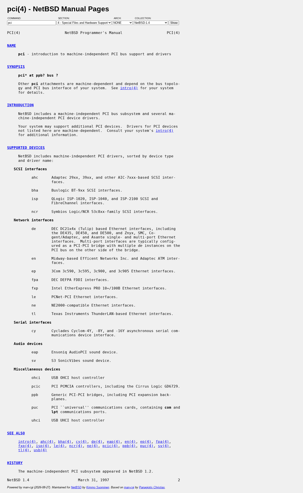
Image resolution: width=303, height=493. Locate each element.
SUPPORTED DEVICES (26, 148)
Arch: (119, 18)
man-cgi (129, 487)
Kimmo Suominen (97, 487)
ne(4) (92, 446)
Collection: (143, 18)
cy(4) (81, 442)
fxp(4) (24, 446)
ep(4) (145, 442)
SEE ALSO (16, 433)
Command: (16, 18)
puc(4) (146, 446)
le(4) (59, 446)
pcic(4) (110, 446)
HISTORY (15, 463)
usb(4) (40, 450)
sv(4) (163, 446)
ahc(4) (47, 442)
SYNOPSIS (16, 67)
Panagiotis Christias (152, 487)
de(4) (96, 442)
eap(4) (113, 442)
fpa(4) (162, 442)
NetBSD (76, 487)
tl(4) (23, 450)
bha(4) (64, 442)
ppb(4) (129, 446)
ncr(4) (76, 446)
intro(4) (129, 88)
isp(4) (42, 446)
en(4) (130, 442)
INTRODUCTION (20, 105)
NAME (11, 46)
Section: (65, 18)
